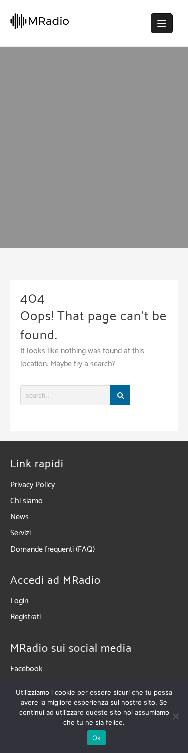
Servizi (20, 533)
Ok (96, 738)
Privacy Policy (32, 485)
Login (19, 601)
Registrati (25, 617)
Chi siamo (26, 501)
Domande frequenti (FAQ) (52, 549)
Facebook (26, 669)
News (19, 517)
